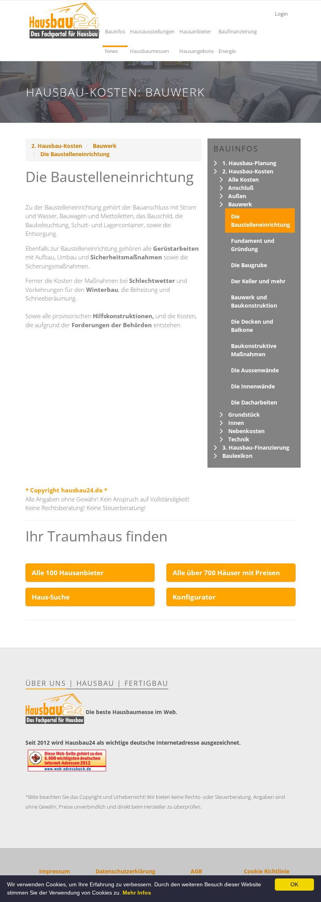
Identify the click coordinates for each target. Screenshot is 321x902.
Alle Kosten (243, 179)
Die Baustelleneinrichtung (75, 154)
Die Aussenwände (255, 370)
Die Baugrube (249, 265)
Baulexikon (237, 455)
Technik (238, 439)
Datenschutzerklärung (125, 871)
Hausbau (95, 683)
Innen (236, 422)
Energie (227, 51)
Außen (237, 196)
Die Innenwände (253, 386)
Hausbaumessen (149, 51)
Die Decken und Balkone (252, 325)
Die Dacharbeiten (254, 402)
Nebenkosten (246, 431)
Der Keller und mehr (258, 281)
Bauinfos (115, 31)
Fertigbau (146, 683)
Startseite (89, 31)
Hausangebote (196, 51)
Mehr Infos (137, 892)
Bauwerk (105, 145)
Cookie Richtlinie (266, 871)
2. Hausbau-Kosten (56, 145)
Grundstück (244, 414)
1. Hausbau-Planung (249, 163)
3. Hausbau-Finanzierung (255, 447)
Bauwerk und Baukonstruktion (254, 301)
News (111, 51)
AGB (196, 871)
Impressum (54, 871)
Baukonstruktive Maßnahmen (253, 350)
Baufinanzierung (237, 31)
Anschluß (241, 187)
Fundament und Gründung (252, 245)
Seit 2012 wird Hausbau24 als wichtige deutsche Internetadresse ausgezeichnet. (133, 742)
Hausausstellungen (152, 31)
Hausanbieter (195, 31)
